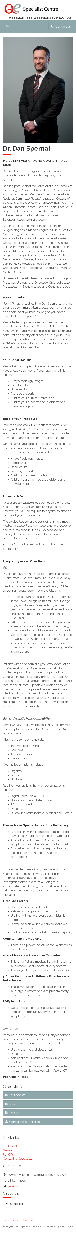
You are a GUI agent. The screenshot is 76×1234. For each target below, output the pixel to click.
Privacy (15, 1220)
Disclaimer (27, 1220)
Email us (13, 1186)
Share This (17, 1204)
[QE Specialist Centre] (31, 8)
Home (6, 1220)
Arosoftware (66, 1226)
